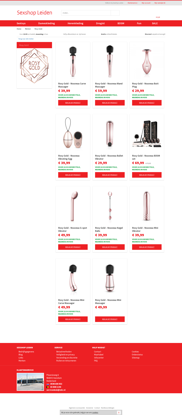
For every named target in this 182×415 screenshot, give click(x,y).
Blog (21, 354)
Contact (97, 351)
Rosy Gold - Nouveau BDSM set (146, 157)
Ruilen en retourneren (66, 360)
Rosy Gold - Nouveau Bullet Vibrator (109, 157)
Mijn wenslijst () (159, 3)
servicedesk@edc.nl (55, 390)
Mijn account (146, 3)
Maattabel (98, 354)
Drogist (100, 23)
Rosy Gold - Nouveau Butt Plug (145, 85)
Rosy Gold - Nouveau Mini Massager (108, 301)
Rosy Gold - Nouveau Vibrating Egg (68, 157)
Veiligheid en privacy (65, 354)
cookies (95, 412)
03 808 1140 (55, 387)
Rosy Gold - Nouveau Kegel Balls (109, 229)
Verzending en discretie (66, 357)
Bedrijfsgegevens (26, 351)
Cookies (135, 351)
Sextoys (21, 23)
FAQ (96, 360)
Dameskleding (46, 23)
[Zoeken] (115, 13)
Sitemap (136, 357)
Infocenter (99, 357)
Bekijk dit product (72, 103)
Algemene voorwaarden (77, 408)
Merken (22, 360)
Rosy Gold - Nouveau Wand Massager (109, 85)
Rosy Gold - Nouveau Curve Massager (72, 85)
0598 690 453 (56, 384)
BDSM (120, 23)
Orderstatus (137, 354)
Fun (139, 23)
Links (21, 357)
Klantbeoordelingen (107, 408)
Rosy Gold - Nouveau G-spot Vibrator (72, 229)
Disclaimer (89, 408)
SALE (155, 23)
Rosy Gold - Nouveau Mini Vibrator (145, 229)
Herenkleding (75, 23)
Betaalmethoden (64, 351)
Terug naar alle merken (26, 39)
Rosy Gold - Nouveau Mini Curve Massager (71, 301)
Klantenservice (132, 3)
